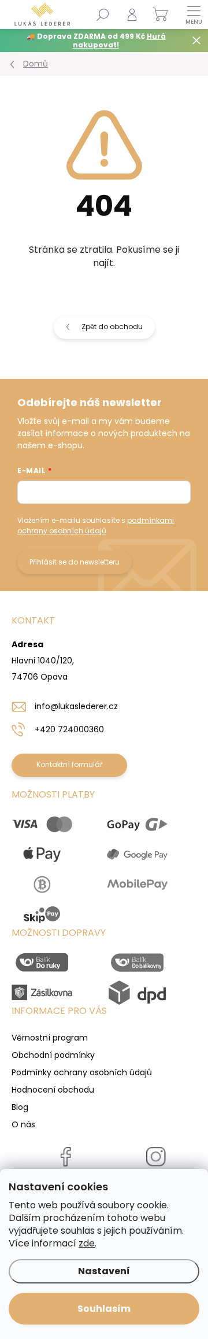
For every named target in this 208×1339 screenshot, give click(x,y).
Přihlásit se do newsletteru (74, 562)
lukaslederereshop (66, 1182)
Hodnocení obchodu (53, 1089)
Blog (20, 1107)
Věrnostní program (50, 1037)
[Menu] (193, 14)
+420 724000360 (69, 729)
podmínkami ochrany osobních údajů (95, 525)
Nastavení (104, 1271)
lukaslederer (156, 1182)
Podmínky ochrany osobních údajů (82, 1072)
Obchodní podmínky (53, 1055)
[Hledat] (102, 14)
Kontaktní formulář (69, 764)
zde (87, 1243)
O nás (23, 1124)
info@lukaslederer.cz (76, 706)
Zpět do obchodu (112, 326)
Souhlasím (104, 1308)
